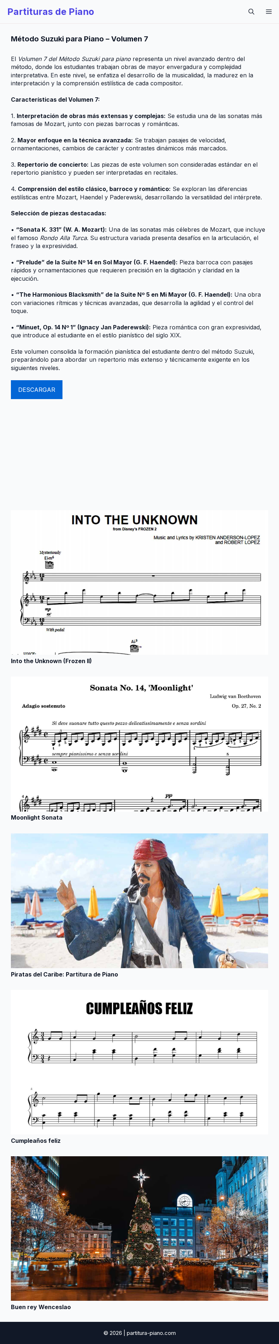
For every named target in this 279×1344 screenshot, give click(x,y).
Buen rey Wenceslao (41, 1307)
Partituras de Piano (50, 11)
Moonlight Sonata (36, 817)
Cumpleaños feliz (36, 1140)
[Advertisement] (139, 453)
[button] (251, 11)
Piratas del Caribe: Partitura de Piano (64, 974)
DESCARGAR (36, 389)
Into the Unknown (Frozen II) (51, 661)
